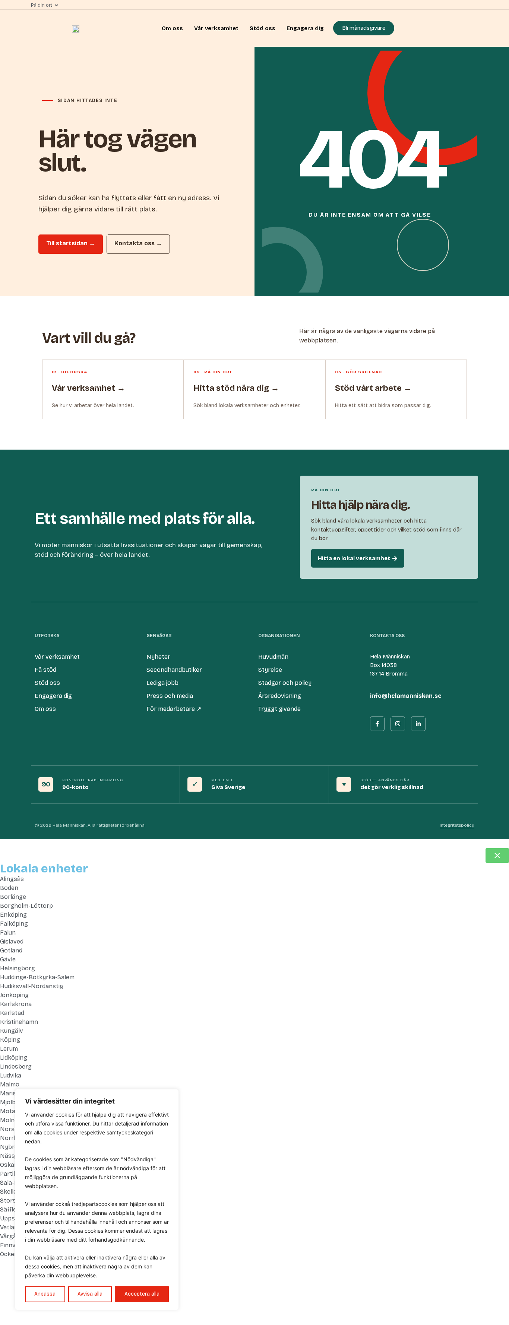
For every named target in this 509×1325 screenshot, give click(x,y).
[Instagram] (398, 723)
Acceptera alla (141, 1294)
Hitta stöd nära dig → (236, 388)
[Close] (171, 1095)
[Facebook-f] (377, 723)
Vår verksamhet (216, 28)
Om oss (172, 28)
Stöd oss (262, 28)
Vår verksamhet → (88, 388)
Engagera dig (305, 28)
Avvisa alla (90, 1294)
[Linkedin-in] (418, 723)
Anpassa (45, 1294)
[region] (97, 1199)
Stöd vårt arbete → (373, 388)
